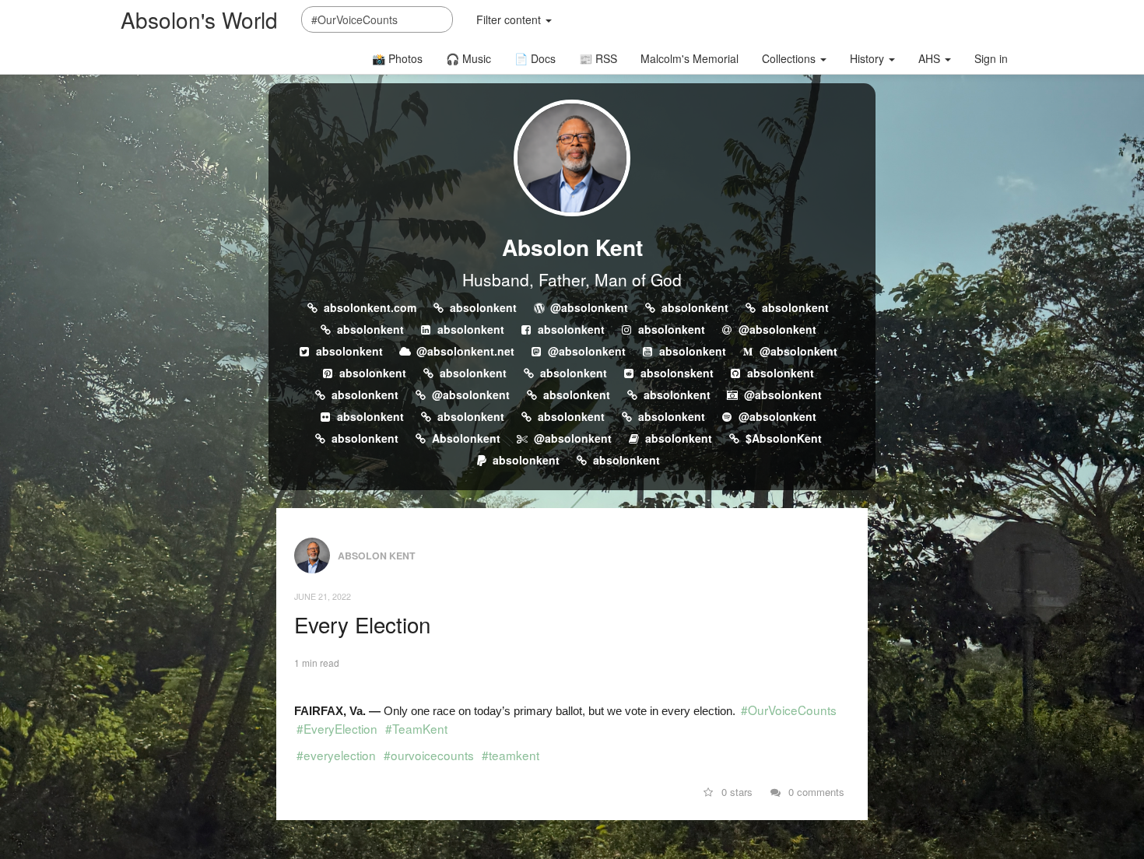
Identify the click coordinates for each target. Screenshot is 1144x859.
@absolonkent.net (465, 351)
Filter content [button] (510, 19)
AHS (930, 58)
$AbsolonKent (784, 438)
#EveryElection (337, 728)
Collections (790, 58)
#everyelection (336, 754)
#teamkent (510, 754)
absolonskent (677, 372)
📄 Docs (535, 58)
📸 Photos (397, 58)
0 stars (735, 791)
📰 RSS (598, 58)
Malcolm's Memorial (689, 58)
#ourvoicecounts (429, 754)
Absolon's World (199, 19)
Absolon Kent (572, 247)
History (868, 58)
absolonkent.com (370, 307)
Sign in (991, 58)
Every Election (362, 624)
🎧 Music (468, 58)
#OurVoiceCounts (789, 709)
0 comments (814, 791)
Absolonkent (466, 438)
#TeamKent (416, 728)
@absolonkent (589, 307)
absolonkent (483, 307)
